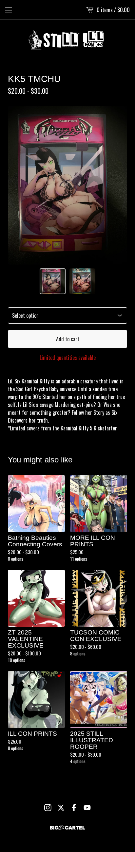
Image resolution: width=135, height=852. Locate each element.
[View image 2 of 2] (82, 281)
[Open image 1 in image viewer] (67, 185)
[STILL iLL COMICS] (67, 40)
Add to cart (67, 339)
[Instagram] (48, 807)
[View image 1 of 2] (53, 281)
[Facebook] (74, 807)
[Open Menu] (8, 9)
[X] (61, 807)
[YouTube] (87, 807)
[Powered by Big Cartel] (67, 827)
